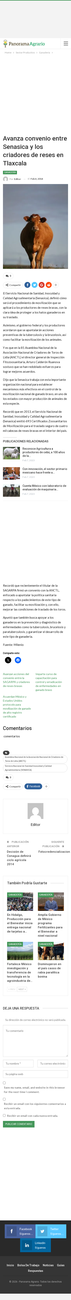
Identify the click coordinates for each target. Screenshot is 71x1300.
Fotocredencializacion (54, 851)
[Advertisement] (35, 19)
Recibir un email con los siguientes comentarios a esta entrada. (35, 1106)
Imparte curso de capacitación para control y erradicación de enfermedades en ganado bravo (49, 681)
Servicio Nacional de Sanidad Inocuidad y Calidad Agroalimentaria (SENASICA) (28, 768)
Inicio (10, 1265)
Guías (60, 1265)
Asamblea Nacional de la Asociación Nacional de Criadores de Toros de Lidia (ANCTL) (34, 759)
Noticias (48, 1265)
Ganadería (10, 172)
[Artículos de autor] (35, 811)
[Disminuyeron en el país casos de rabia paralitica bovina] (51, 951)
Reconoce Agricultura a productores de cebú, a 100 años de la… (43, 452)
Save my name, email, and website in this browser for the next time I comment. (34, 1090)
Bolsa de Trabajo (28, 1265)
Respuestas (35, 1270)
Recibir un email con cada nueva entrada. (32, 1115)
